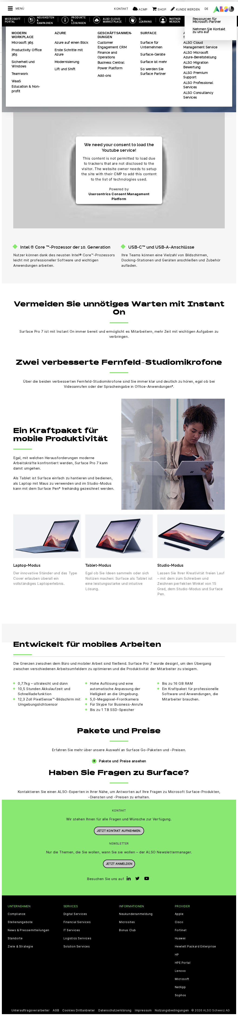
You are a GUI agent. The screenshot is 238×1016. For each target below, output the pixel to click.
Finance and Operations (107, 55)
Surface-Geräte (152, 54)
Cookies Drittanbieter (78, 1010)
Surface (148, 33)
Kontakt (121, 8)
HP (177, 954)
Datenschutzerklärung (115, 1010)
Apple (179, 914)
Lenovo (180, 971)
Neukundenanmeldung (136, 914)
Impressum (143, 1010)
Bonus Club (127, 930)
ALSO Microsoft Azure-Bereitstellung (199, 55)
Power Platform (110, 68)
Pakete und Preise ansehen (122, 761)
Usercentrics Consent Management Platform (119, 196)
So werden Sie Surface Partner (153, 71)
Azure (60, 33)
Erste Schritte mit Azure (69, 52)
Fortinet (181, 930)
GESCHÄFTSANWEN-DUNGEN (115, 35)
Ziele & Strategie (20, 946)
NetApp (180, 987)
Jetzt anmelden (119, 863)
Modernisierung (67, 62)
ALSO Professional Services (198, 85)
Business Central (111, 62)
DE (206, 8)
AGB (56, 1010)
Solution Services (76, 946)
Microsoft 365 (22, 42)
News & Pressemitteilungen (28, 930)
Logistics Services (77, 938)
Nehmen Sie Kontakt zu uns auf (209, 30)
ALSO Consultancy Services (198, 95)
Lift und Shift (65, 69)
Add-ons (104, 75)
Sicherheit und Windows (23, 64)
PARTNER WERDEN (175, 20)
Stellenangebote (20, 922)
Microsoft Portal (13, 20)
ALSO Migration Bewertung (195, 65)
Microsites (127, 922)
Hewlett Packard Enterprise (195, 946)
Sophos (180, 995)
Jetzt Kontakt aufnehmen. (119, 830)
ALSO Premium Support (195, 75)
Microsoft (182, 979)
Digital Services (75, 914)
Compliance (17, 914)
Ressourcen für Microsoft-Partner (207, 20)
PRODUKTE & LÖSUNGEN (78, 20)
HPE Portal (183, 962)
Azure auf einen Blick (71, 42)
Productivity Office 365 (27, 52)
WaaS (16, 81)
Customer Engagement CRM (112, 45)
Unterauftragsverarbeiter (30, 1010)
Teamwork (20, 74)
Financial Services (77, 922)
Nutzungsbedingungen (172, 1010)
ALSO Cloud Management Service (200, 45)
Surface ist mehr (153, 62)
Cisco (179, 922)
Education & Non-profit (26, 89)
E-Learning (145, 20)
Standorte (15, 938)
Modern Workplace (23, 35)
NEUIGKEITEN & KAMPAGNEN (45, 20)
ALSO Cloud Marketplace (112, 20)
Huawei (180, 938)
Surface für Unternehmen (151, 45)
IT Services (71, 930)
